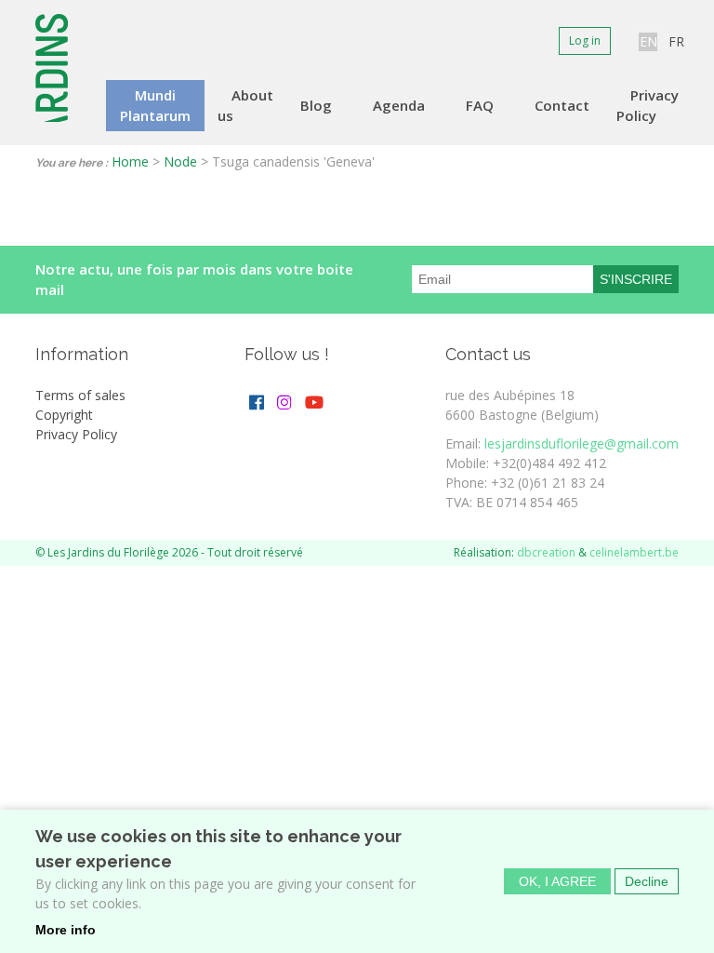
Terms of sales (80, 395)
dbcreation (546, 552)
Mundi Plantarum (155, 106)
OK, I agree (557, 881)
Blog (316, 105)
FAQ (480, 105)
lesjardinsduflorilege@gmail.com (581, 443)
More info (65, 929)
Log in (585, 40)
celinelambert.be (634, 552)
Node (180, 161)
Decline (646, 881)
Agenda (399, 105)
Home (130, 161)
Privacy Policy (647, 106)
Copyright (64, 414)
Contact (562, 105)
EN (648, 41)
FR (676, 41)
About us (245, 106)
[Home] (53, 68)
